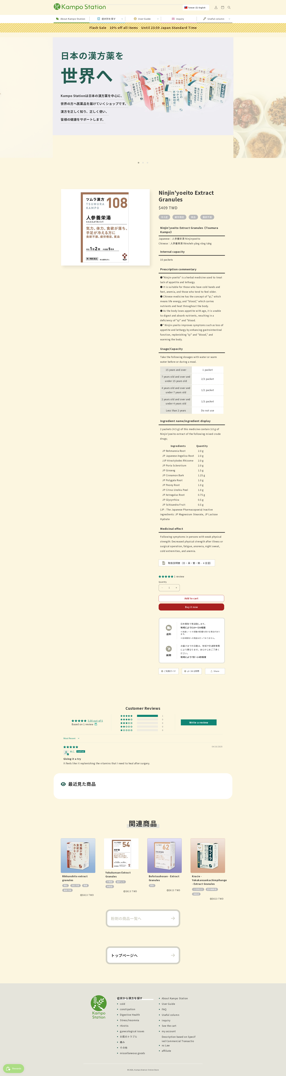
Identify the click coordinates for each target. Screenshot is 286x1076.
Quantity (163, 581)
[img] (70, 747)
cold (122, 1004)
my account (169, 1031)
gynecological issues (132, 1031)
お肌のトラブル (128, 1036)
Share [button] (216, 671)
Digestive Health (130, 1014)
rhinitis (124, 1025)
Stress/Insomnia (129, 1020)
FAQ (164, 1009)
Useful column (170, 1015)
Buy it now (191, 607)
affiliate (166, 1050)
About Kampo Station (175, 998)
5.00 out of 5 (95, 720)
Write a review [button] (198, 722)
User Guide (168, 1004)
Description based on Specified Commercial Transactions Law (178, 1041)
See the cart (169, 1025)
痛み (122, 1042)
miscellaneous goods (132, 1053)
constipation (127, 1009)
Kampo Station (140, 1070)
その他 (123, 1047)
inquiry (166, 1020)
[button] (229, 7)
